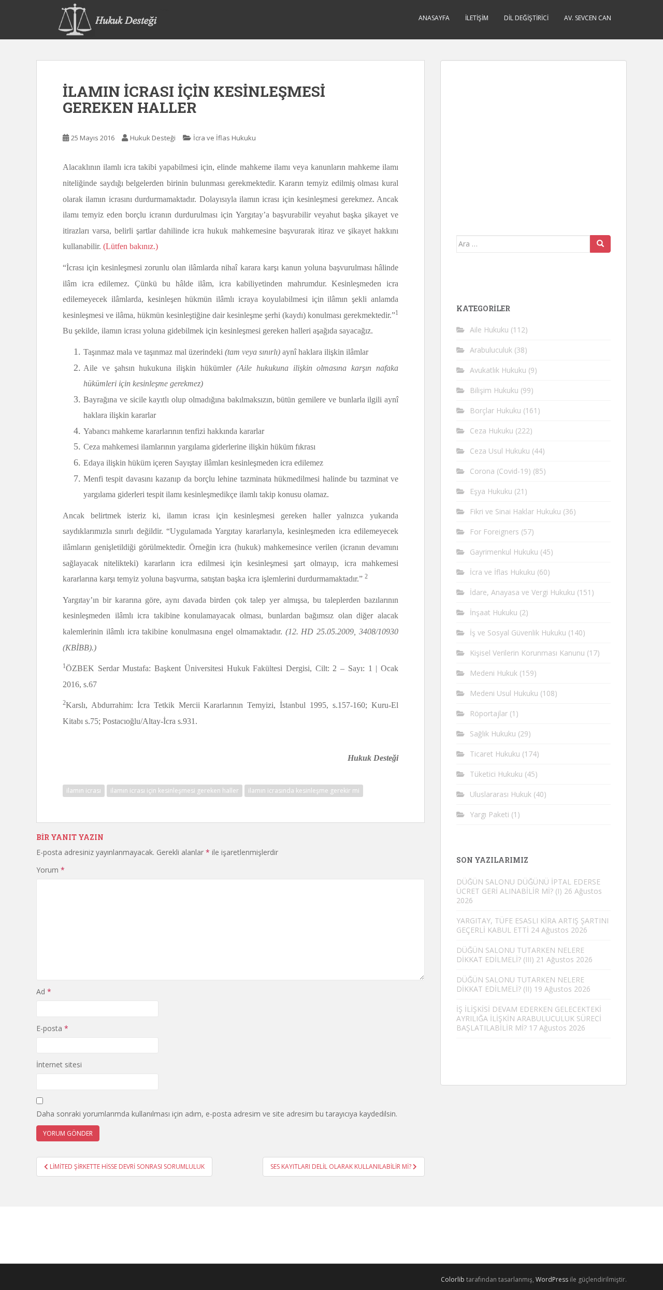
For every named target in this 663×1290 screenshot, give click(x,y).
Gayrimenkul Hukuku (504, 552)
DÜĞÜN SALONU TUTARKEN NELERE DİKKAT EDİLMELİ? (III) (520, 954)
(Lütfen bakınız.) (130, 246)
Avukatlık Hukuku (498, 370)
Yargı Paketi (489, 814)
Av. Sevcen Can (587, 17)
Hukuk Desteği (153, 137)
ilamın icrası (83, 790)
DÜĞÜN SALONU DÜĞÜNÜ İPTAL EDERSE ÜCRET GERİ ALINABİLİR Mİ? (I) (528, 886)
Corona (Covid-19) (500, 471)
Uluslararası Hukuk (500, 794)
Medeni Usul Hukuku (504, 693)
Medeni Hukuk (493, 673)
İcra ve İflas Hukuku (224, 137)
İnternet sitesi (59, 1064)
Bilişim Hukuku (494, 390)
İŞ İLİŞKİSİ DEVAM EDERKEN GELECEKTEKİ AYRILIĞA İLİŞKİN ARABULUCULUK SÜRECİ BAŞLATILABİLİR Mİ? (528, 1018)
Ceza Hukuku (491, 431)
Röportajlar (489, 713)
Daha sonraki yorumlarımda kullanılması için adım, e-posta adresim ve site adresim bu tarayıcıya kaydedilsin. (216, 1114)
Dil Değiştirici (526, 17)
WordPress (552, 1279)
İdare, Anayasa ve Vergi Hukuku (522, 592)
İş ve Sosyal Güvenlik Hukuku (518, 632)
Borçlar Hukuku (495, 410)
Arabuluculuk (491, 350)
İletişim (476, 17)
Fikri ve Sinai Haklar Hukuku (515, 511)
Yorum (50, 870)
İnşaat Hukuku (493, 612)
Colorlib (453, 1279)
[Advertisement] (534, 141)
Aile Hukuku (489, 330)
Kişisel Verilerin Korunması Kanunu (527, 653)
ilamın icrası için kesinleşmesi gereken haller (174, 790)
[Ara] (600, 244)
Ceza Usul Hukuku (500, 451)
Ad (43, 991)
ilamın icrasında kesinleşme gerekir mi (303, 790)
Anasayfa (434, 17)
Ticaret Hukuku (495, 754)
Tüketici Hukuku (496, 774)
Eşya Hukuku (491, 491)
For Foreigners (494, 532)
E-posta (52, 1028)
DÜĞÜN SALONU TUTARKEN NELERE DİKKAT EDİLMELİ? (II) (520, 984)
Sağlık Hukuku (493, 733)
